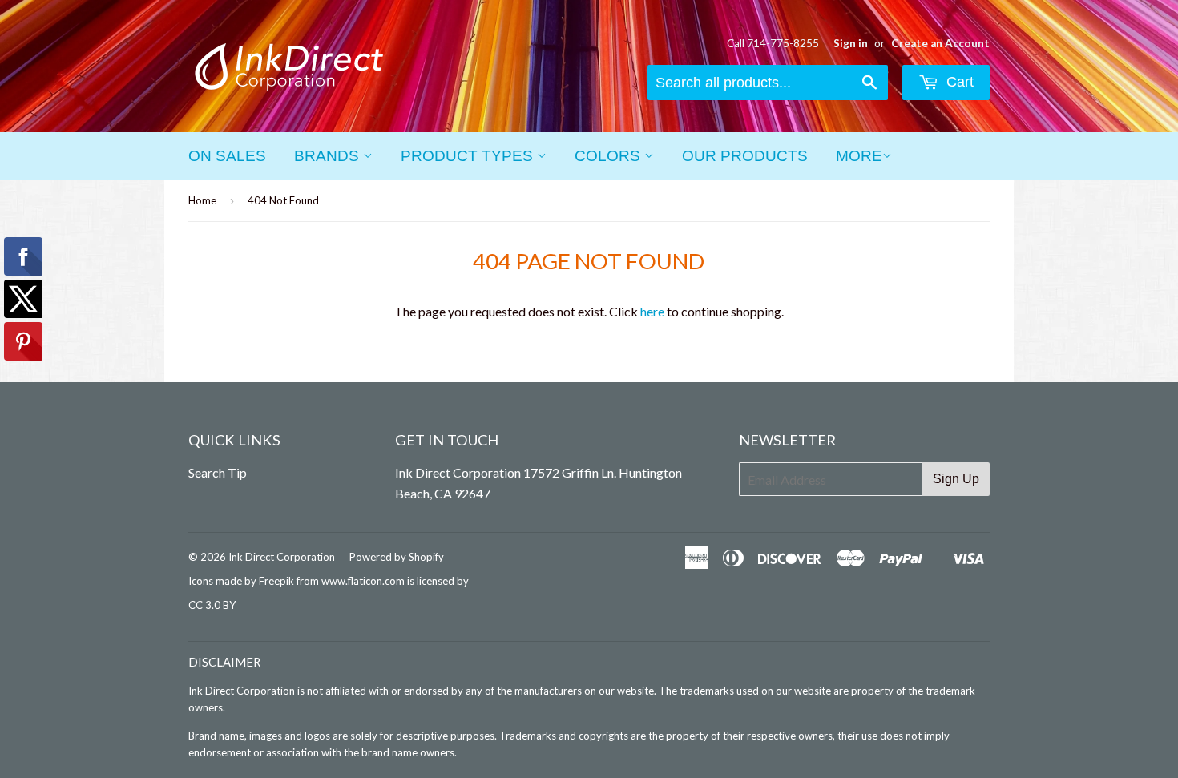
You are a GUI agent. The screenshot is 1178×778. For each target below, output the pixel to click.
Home (202, 200)
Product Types (469, 155)
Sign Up (956, 479)
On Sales (227, 155)
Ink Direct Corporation (281, 556)
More (859, 155)
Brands (328, 155)
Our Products (745, 155)
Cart (958, 82)
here (652, 311)
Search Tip (217, 472)
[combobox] (767, 82)
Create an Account (940, 43)
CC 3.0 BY (212, 605)
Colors (609, 155)
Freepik (276, 580)
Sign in (850, 43)
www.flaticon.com (363, 580)
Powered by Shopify (396, 556)
